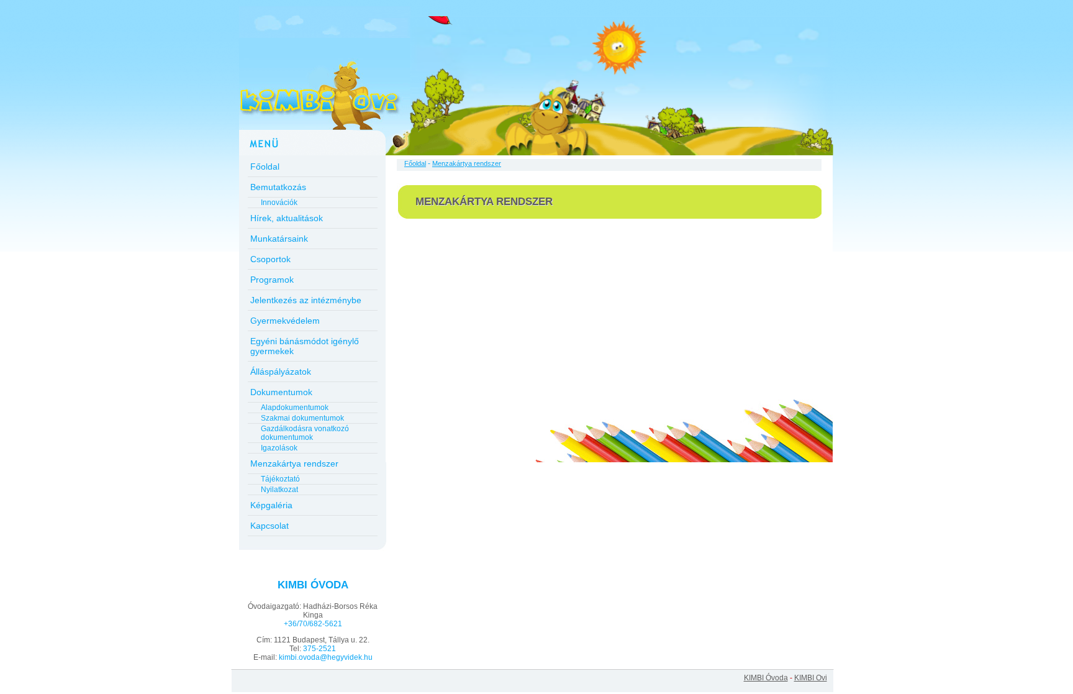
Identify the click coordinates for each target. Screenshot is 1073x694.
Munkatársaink (279, 239)
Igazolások (279, 448)
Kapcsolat (269, 526)
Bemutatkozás (278, 187)
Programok (272, 280)
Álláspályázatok (280, 372)
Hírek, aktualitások (286, 218)
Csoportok (270, 259)
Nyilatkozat (279, 489)
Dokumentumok (281, 392)
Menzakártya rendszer (294, 463)
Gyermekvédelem (285, 321)
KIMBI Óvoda (766, 677)
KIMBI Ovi (810, 677)
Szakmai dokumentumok (302, 418)
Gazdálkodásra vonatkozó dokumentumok (305, 433)
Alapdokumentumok (294, 407)
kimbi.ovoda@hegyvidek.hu (326, 657)
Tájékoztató (280, 479)
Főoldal (264, 166)
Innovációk (279, 202)
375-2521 (319, 648)
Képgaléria (271, 505)
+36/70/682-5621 (313, 623)
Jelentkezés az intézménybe (305, 300)
